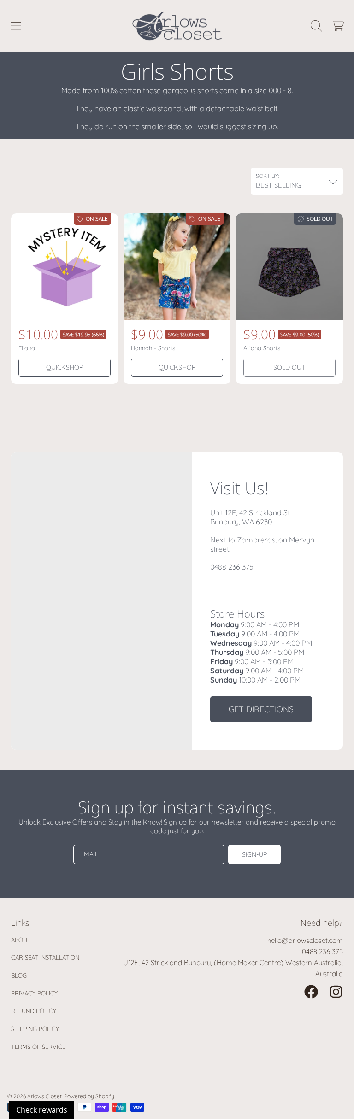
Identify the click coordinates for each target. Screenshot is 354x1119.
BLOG (19, 975)
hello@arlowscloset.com (305, 940)
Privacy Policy (34, 993)
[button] (16, 26)
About (21, 939)
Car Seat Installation (45, 957)
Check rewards (41, 1110)
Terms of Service (38, 1046)
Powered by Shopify (89, 1096)
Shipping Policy (35, 1028)
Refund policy (33, 1010)
